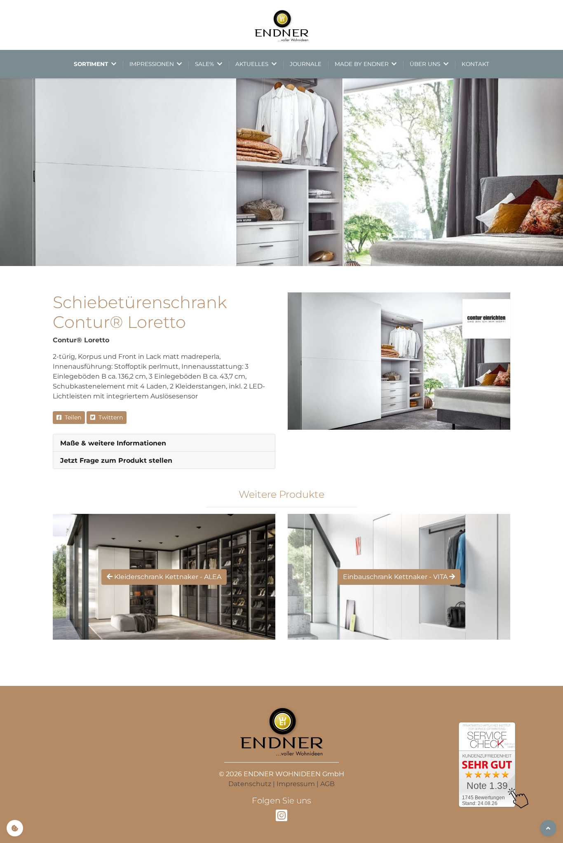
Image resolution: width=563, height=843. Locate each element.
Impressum (296, 784)
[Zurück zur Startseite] (281, 25)
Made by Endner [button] (362, 64)
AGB (327, 784)
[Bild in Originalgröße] (399, 361)
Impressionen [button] (152, 64)
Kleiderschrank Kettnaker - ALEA (167, 577)
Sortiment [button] (92, 64)
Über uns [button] (426, 64)
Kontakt (475, 64)
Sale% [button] (205, 64)
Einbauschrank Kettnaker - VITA (396, 577)
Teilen (71, 417)
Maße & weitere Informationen (113, 443)
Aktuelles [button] (252, 64)
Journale (305, 64)
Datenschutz (249, 784)
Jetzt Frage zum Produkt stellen (116, 460)
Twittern (109, 417)
